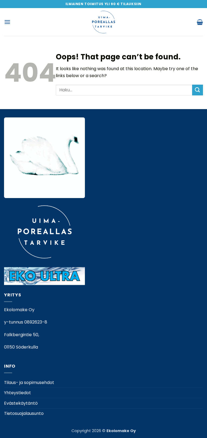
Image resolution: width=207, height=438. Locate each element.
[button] (7, 21)
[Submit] (197, 90)
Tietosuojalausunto (24, 413)
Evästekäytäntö (21, 403)
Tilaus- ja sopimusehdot (29, 382)
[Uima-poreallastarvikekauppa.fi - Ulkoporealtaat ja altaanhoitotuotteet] (103, 22)
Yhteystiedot (17, 393)
